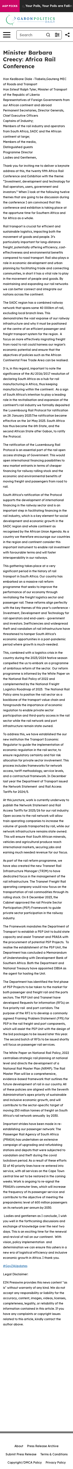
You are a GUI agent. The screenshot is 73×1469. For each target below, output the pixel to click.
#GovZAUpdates (15, 1266)
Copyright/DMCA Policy (24, 1462)
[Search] (48, 34)
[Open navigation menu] (6, 35)
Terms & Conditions (54, 1454)
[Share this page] (67, 35)
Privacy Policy (55, 1462)
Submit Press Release (21, 1454)
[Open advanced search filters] (57, 34)
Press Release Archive (43, 1446)
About (18, 1446)
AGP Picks (9, 6)
